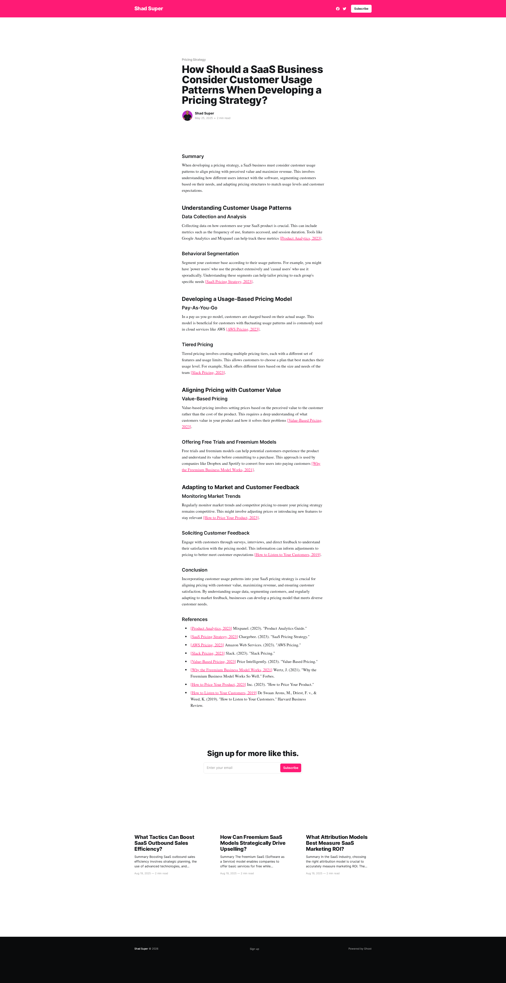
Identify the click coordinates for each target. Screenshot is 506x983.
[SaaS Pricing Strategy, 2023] (229, 281)
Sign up (254, 948)
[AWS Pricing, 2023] (243, 329)
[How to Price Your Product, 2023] (231, 517)
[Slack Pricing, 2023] (208, 372)
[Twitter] (344, 8)
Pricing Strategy (194, 59)
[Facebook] (338, 8)
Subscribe (361, 8)
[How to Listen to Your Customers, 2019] (287, 554)
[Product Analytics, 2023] (300, 238)
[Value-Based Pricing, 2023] (213, 661)
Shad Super (148, 9)
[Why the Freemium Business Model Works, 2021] (231, 669)
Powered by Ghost (360, 948)
